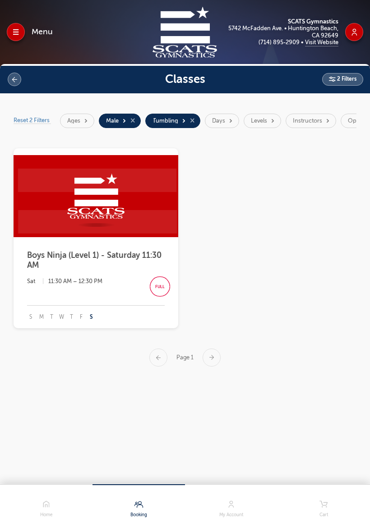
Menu (42, 31)
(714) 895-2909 (280, 42)
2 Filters (346, 79)
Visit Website (321, 42)
